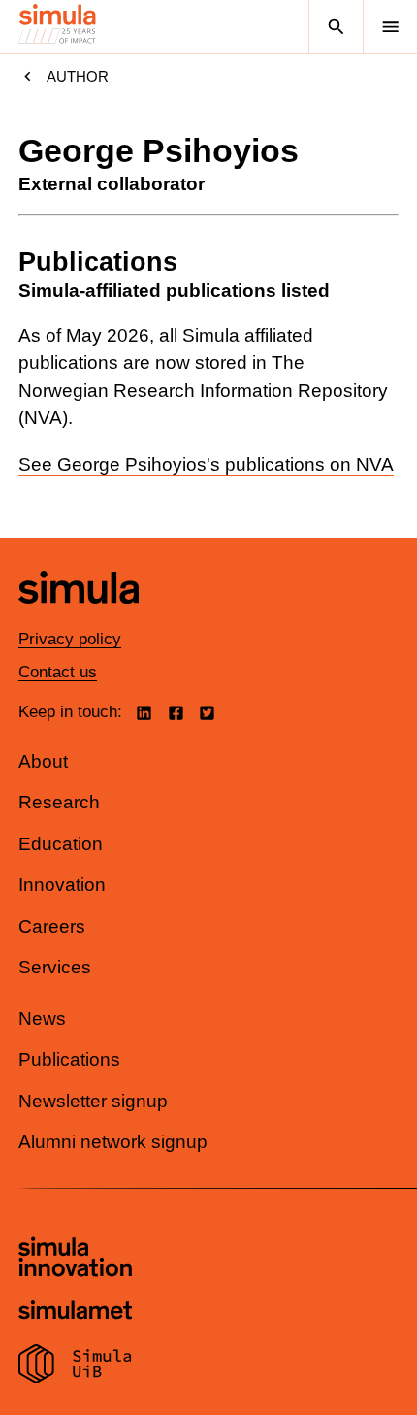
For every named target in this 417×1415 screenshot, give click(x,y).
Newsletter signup (93, 1101)
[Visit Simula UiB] (75, 1366)
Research (59, 802)
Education (60, 844)
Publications (69, 1059)
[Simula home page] (78, 618)
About (43, 761)
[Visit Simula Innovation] (75, 1259)
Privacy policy (69, 639)
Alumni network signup (113, 1142)
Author (78, 76)
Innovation (62, 884)
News (42, 1018)
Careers (51, 926)
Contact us (57, 672)
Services (54, 967)
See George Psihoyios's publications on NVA (206, 464)
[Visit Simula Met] (75, 1312)
